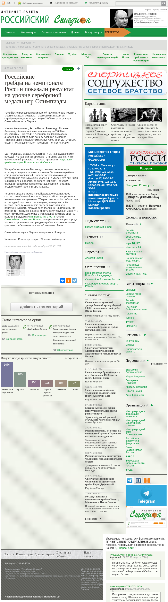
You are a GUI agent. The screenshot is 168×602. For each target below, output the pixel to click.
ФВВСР (130, 456)
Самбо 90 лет (125, 55)
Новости (10, 32)
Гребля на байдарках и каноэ (136, 308)
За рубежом (132, 341)
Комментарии (28, 32)
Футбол (72, 53)
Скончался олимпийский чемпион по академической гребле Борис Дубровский (100, 481)
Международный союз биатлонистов (135, 432)
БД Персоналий (124, 547)
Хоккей (59, 53)
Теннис (130, 317)
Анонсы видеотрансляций (107, 55)
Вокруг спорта (93, 32)
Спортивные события (63, 554)
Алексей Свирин (42, 162)
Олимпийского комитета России (23, 219)
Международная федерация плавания (135, 414)
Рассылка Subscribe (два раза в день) (96, 582)
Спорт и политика (26, 55)
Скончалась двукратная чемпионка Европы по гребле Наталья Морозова (101, 327)
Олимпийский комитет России (102, 279)
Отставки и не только (54, 32)
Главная (10, 42)
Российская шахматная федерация (132, 441)
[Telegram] (74, 280)
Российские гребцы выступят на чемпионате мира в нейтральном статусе (103, 458)
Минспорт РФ (87, 55)
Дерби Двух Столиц (37, 329)
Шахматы (131, 326)
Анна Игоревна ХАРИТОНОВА (126, 586)
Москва (89, 243)
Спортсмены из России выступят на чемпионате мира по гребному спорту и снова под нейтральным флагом (123, 132)
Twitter (96, 580)
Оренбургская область (134, 350)
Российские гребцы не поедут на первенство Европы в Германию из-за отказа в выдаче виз (103, 433)
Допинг (75, 32)
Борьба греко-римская (134, 295)
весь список (153, 189)
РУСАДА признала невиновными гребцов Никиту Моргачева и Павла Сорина (102, 499)
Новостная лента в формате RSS (95, 578)
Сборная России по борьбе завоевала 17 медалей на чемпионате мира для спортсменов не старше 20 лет (149, 131)
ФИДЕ (129, 469)
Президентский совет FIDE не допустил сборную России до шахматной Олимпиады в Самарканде (97, 131)
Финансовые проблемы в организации (141, 57)
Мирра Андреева (135, 376)
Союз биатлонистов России (134, 450)
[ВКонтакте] (62, 280)
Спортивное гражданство (10, 55)
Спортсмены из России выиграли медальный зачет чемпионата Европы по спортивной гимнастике (64, 336)
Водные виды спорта (133, 238)
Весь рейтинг (71, 358)
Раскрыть (146, 168)
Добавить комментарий (41, 307)
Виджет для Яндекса (90, 587)
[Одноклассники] (68, 280)
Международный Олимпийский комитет (135, 423)
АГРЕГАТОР (111, 32)
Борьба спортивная (132, 231)
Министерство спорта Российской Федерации (98, 274)
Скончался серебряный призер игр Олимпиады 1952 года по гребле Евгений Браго (102, 375)
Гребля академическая (98, 227)
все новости (91, 518)
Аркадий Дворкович (137, 387)
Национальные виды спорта (134, 259)
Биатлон (131, 289)
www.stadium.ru (73, 576)
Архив (50, 554)
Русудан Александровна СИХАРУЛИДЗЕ (131, 555)
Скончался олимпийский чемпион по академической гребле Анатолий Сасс (100, 392)
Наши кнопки (88, 554)
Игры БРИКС (133, 243)
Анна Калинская (135, 395)
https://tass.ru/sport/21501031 (44, 246)
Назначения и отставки (159, 55)
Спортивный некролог (43, 55)
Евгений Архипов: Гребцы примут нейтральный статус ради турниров (101, 410)
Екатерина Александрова (134, 370)
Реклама (85, 589)
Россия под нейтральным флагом (134, 267)
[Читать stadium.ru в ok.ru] (146, 516)
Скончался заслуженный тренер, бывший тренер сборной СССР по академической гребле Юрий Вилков (103, 306)
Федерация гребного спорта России (101, 284)
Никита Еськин (134, 391)
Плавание (131, 313)
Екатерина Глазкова (132, 381)
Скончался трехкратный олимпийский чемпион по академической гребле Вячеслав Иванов (103, 352)
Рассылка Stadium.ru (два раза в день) (97, 585)
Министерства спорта (42, 216)
